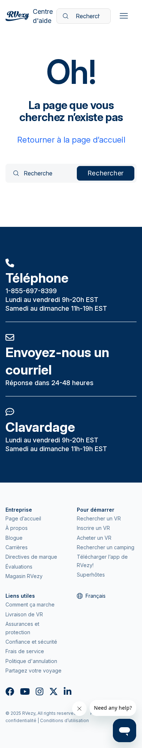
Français (96, 596)
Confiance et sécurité (31, 642)
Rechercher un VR (99, 518)
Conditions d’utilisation (64, 720)
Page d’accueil (23, 518)
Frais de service (24, 651)
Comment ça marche (30, 604)
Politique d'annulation (31, 661)
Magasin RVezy (24, 576)
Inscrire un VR (93, 528)
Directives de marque (31, 557)
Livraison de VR (24, 614)
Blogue (14, 538)
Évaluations (18, 566)
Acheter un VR (94, 538)
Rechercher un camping (105, 547)
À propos (16, 528)
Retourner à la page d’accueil (71, 139)
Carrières (16, 547)
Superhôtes (91, 574)
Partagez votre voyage (33, 670)
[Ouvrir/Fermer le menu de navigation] (124, 16)
